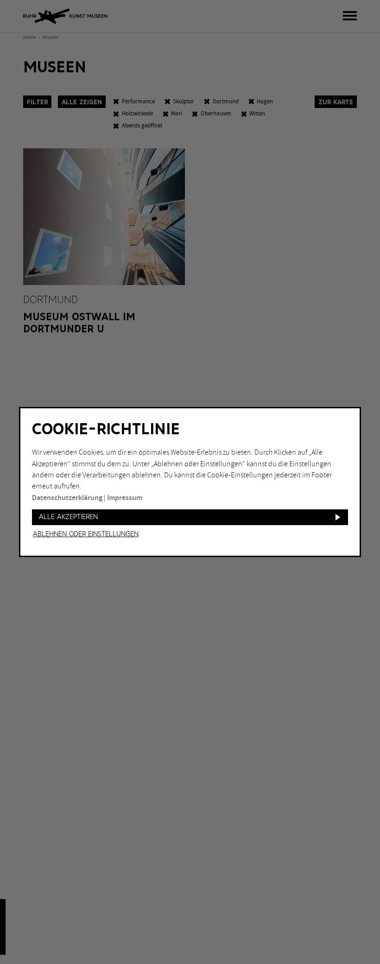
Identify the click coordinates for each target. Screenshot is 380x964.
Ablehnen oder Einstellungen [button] (86, 534)
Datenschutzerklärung (67, 498)
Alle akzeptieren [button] (68, 517)
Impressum (124, 498)
